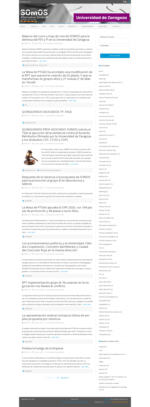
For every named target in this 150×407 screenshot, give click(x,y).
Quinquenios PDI (30, 123)
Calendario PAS (104, 94)
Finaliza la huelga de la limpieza (42, 348)
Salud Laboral (103, 282)
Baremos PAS (103, 86)
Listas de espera (104, 184)
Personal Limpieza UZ (106, 240)
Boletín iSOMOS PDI (31, 65)
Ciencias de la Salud (105, 105)
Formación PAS (104, 161)
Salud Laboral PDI (105, 289)
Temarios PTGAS (104, 331)
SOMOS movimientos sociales (109, 383)
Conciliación (103, 113)
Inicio (23, 26)
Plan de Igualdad (104, 244)
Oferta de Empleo (105, 218)
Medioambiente (104, 188)
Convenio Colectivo (105, 120)
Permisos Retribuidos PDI (107, 233)
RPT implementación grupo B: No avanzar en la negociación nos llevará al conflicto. (56, 284)
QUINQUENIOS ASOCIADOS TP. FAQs (47, 112)
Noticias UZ (103, 214)
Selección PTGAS (104, 293)
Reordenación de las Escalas (108, 267)
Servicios (72, 26)
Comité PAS (103, 109)
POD (100, 248)
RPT (26, 105)
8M (100, 71)
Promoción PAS (104, 255)
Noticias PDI (43, 65)
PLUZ (61, 26)
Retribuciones (103, 271)
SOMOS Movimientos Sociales (109, 312)
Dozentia (102, 143)
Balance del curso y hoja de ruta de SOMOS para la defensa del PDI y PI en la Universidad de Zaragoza (56, 37)
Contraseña (104, 45)
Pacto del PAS (103, 222)
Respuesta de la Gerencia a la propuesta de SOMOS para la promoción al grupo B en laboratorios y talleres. (56, 180)
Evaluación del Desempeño (108, 154)
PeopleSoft (102, 347)
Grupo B (101, 169)
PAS (43, 26)
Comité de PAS (104, 365)
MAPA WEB (103, 26)
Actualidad (102, 75)
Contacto (117, 26)
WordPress (107, 402)
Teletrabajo (103, 327)
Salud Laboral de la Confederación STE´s (112, 354)
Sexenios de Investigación (107, 297)
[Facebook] (123, 1)
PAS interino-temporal (106, 225)
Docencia (102, 139)
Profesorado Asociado (106, 252)
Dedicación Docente (105, 135)
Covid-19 (102, 128)
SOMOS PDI (103, 319)
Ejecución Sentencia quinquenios (50, 170)
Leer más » (43, 61)
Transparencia (87, 26)
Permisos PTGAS (104, 229)
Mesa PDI (102, 199)
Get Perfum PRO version (119, 402)
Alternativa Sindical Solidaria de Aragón (75, 402)
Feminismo (102, 158)
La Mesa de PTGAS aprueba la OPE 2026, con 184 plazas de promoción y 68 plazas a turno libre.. (57, 209)
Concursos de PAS (105, 116)
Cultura (101, 131)
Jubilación (102, 176)
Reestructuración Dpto (106, 263)
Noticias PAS (103, 207)
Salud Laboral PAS (105, 286)
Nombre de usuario (107, 37)
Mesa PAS (102, 195)
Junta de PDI (103, 373)
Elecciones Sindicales (106, 150)
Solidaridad (28, 201)
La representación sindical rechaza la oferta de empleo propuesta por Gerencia (56, 317)
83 (58, 378)
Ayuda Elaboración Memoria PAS (110, 82)
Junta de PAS (103, 180)
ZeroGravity (107, 399)
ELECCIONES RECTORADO (108, 146)
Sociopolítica (103, 301)
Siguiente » (65, 378)
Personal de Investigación (107, 237)
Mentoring (102, 192)
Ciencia (101, 101)
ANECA (101, 79)
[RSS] (126, 1)
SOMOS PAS (103, 316)
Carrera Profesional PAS (107, 98)
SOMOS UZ (27, 43)
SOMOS (33, 26)
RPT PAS (102, 278)
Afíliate (101, 362)
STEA (100, 350)
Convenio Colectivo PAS (107, 124)
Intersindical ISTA (104, 358)
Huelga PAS (103, 173)
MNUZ (101, 203)
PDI (52, 26)
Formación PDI (104, 165)
